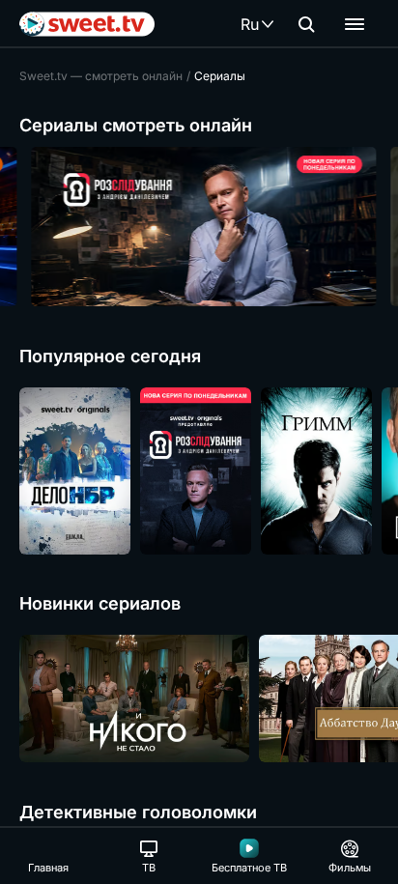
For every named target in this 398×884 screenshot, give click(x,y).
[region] (199, 226)
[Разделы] (354, 24)
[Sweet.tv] (87, 24)
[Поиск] (306, 24)
